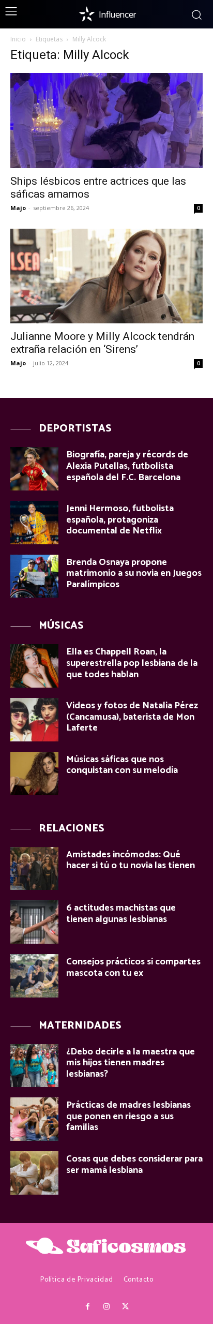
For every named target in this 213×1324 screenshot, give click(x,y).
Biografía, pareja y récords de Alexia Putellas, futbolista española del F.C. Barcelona (127, 466)
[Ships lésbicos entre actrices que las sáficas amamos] (106, 120)
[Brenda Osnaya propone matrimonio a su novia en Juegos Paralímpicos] (34, 576)
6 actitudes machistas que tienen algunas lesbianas (121, 913)
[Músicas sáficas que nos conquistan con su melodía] (34, 773)
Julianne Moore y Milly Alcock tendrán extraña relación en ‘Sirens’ (102, 342)
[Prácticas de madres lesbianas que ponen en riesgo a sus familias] (34, 1119)
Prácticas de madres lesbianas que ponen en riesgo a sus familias (128, 1116)
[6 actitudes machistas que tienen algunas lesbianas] (34, 922)
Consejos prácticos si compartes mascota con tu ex (133, 967)
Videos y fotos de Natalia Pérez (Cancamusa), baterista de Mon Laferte (132, 717)
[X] (125, 1307)
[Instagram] (106, 1307)
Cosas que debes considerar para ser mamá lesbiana (134, 1164)
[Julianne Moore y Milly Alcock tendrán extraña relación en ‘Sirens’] (106, 276)
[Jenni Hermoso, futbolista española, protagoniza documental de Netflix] (34, 522)
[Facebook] (87, 1307)
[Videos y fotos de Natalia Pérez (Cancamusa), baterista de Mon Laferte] (34, 719)
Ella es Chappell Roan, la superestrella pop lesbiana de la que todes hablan (131, 663)
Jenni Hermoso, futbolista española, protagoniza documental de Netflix (120, 520)
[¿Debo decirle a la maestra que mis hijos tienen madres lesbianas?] (34, 1066)
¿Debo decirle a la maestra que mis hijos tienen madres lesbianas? (130, 1063)
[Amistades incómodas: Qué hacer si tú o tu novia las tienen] (34, 868)
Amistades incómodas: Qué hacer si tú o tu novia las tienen (130, 860)
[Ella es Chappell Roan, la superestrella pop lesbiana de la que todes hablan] (34, 666)
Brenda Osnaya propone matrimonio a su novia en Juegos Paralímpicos (134, 573)
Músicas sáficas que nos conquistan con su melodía (122, 765)
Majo (18, 208)
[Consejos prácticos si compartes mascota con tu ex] (34, 976)
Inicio (18, 39)
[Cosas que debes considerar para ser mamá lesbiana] (34, 1173)
